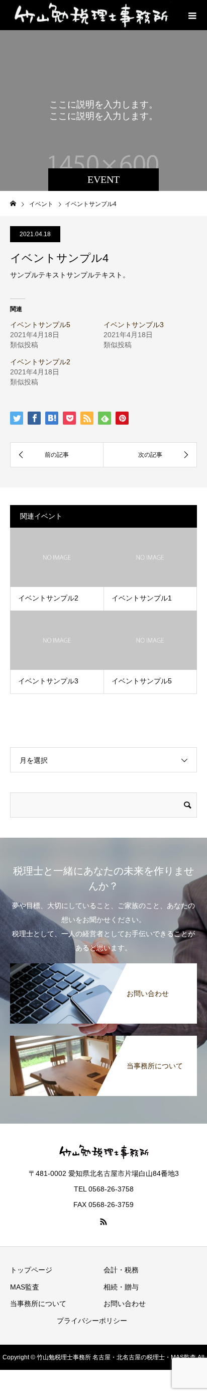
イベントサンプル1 (142, 598)
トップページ (31, 1270)
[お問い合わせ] (103, 965)
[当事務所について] (103, 1038)
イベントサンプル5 (40, 325)
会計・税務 (121, 1270)
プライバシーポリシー (92, 1321)
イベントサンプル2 (40, 362)
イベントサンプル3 (134, 325)
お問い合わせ (125, 1304)
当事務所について (38, 1304)
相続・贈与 (121, 1287)
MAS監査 (24, 1287)
